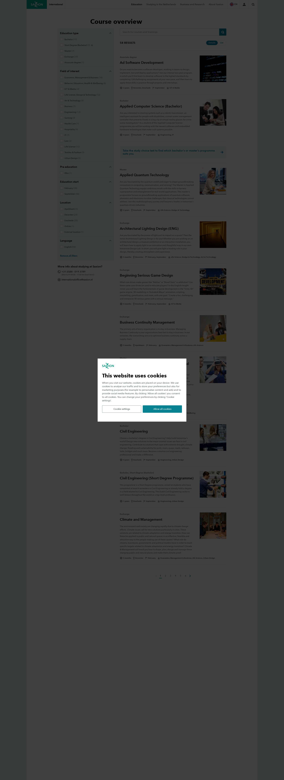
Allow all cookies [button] (162, 409)
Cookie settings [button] (121, 409)
